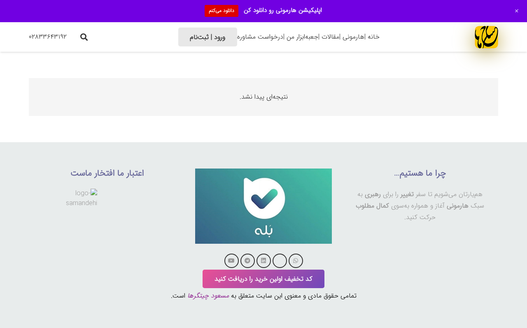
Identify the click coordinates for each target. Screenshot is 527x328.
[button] (84, 37)
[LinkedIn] (264, 261)
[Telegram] (247, 261)
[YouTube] (231, 261)
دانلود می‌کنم (221, 10)
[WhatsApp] (296, 261)
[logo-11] (486, 36)
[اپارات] (280, 261)
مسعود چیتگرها (208, 296)
